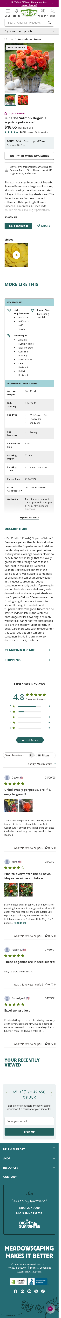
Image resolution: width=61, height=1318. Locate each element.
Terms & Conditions (40, 1267)
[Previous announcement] (6, 4)
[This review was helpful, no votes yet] (46, 848)
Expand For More (29, 517)
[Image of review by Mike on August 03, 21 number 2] (26, 890)
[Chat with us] (50, 1309)
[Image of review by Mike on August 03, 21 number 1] (11, 890)
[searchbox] (15, 755)
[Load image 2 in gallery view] (22, 100)
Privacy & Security (16, 1267)
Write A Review (30, 740)
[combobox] (42, 763)
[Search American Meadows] (49, 22)
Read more (20, 922)
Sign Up (29, 1131)
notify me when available (29, 156)
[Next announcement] (52, 4)
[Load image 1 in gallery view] (10, 100)
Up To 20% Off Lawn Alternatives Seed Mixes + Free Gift (29, 3)
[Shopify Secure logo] (18, 1281)
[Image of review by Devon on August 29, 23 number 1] (11, 805)
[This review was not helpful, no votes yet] (52, 848)
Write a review (41, 132)
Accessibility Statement (29, 1271)
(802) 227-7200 (29, 1208)
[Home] (6, 39)
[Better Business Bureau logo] (38, 1281)
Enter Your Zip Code (16, 145)
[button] (8, 13)
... (12, 38)
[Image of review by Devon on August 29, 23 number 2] (26, 805)
